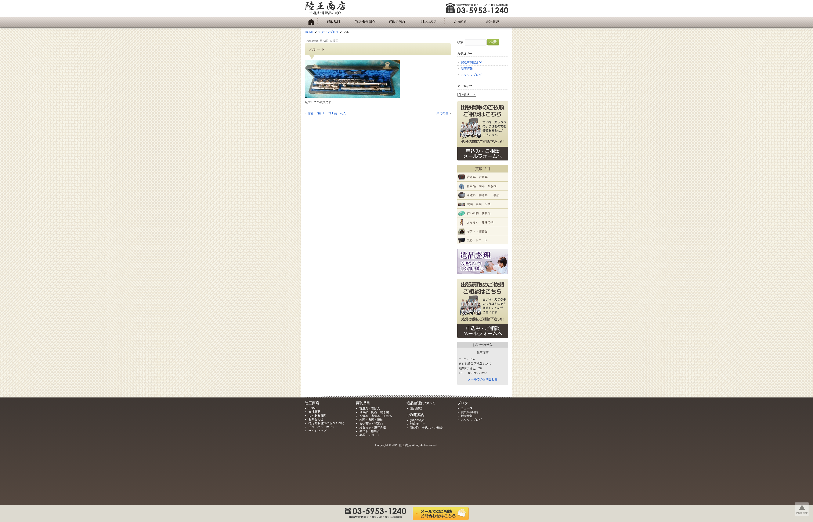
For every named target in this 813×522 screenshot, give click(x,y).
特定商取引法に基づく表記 (326, 423)
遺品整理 (416, 408)
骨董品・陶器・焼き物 (481, 186)
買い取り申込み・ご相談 (426, 427)
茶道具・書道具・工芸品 (483, 195)
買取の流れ (417, 420)
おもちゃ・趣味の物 (480, 222)
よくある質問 (317, 415)
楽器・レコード (477, 240)
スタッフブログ (471, 75)
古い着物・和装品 (479, 213)
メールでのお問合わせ (483, 379)
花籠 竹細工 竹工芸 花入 (326, 113)
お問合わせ (315, 419)
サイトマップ (317, 430)
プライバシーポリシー (323, 427)
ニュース (467, 408)
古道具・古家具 (477, 177)
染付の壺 (442, 113)
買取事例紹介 (470, 62)
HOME (312, 408)
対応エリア (417, 424)
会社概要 (314, 411)
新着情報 (467, 68)
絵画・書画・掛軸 (479, 204)
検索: (460, 42)
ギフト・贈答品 (477, 231)
